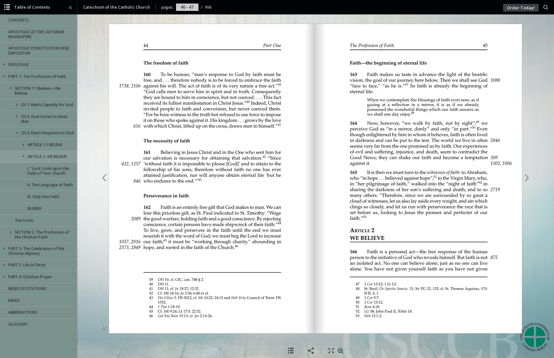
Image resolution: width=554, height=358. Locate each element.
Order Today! (521, 8)
